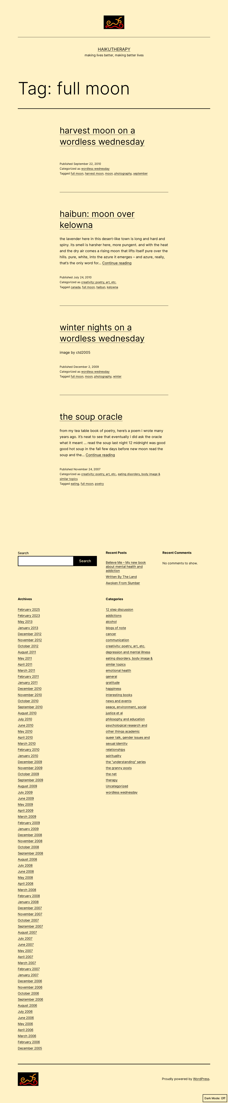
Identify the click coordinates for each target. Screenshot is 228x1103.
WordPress (201, 1079)
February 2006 (29, 1042)
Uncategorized (117, 786)
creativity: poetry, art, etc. (98, 282)
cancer (111, 634)
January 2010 (28, 756)
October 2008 (28, 847)
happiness (113, 688)
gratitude (113, 682)
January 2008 (28, 902)
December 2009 (30, 762)
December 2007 (30, 908)
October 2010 (28, 701)
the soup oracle (91, 416)
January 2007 (28, 975)
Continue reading (116, 263)
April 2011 (25, 664)
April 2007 (25, 957)
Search (23, 553)
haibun (100, 287)
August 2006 (27, 1005)
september (140, 173)
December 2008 (30, 835)
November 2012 (30, 640)
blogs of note (116, 628)
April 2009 (25, 810)
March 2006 (27, 1036)
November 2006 (30, 987)
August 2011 (27, 652)
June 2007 (26, 944)
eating (75, 483)
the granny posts (119, 768)
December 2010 (30, 688)
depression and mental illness (128, 652)
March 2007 (27, 963)
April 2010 (25, 737)
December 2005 (30, 1048)
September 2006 (30, 999)
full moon (77, 173)
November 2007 (30, 914)
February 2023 (29, 615)
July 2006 (25, 1011)
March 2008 (27, 890)
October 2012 (28, 646)
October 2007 (28, 920)
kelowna (112, 287)
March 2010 (27, 743)
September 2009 (30, 780)
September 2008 (30, 853)
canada (76, 287)
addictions (113, 615)
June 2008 (26, 871)
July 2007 (25, 938)
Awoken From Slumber (123, 583)
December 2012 (30, 634)
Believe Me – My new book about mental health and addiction (126, 567)
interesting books (119, 695)
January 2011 (28, 682)
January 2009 (28, 829)
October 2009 (28, 774)
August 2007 (27, 932)
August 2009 (27, 786)
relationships (115, 749)
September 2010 (30, 707)
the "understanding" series (126, 762)
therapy (112, 780)
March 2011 (26, 670)
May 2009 (25, 804)
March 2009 (27, 816)
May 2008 (25, 877)
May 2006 (25, 1024)
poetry (99, 483)
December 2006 (30, 981)
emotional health (118, 670)
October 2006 (28, 993)
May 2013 (25, 621)
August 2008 (27, 859)
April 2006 (25, 1030)
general (111, 676)
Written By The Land (121, 577)
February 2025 (29, 609)
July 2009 (25, 792)
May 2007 (25, 951)
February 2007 (29, 969)
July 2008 (25, 865)
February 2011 (28, 676)
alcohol (111, 621)
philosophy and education (125, 719)
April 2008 (25, 883)
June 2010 (25, 725)
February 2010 (28, 749)
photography (123, 173)
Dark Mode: (212, 1098)
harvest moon (94, 173)
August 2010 (27, 713)
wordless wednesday (95, 168)
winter (117, 376)
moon (109, 173)
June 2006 (26, 1018)
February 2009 (29, 823)
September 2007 (30, 926)
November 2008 (30, 841)
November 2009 (30, 768)
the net (111, 774)
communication (117, 640)
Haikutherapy (114, 49)
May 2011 (25, 658)
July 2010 (25, 719)
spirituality (113, 756)
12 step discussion (119, 609)
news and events (118, 701)
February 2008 (29, 896)
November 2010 (30, 695)
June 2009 (26, 798)
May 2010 (25, 731)
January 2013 (28, 628)
